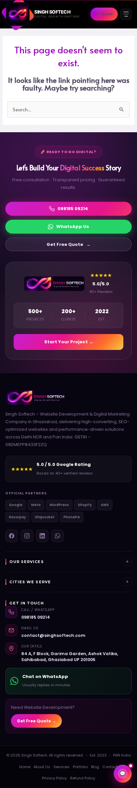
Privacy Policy (54, 778)
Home (24, 766)
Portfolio (80, 766)
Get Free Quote (68, 244)
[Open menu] (126, 14)
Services (61, 766)
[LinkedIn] (42, 536)
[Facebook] (11, 536)
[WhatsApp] (57, 536)
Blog (95, 766)
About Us (42, 766)
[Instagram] (27, 536)
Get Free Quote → (36, 721)
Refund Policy (82, 778)
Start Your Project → (68, 342)
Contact (110, 766)
